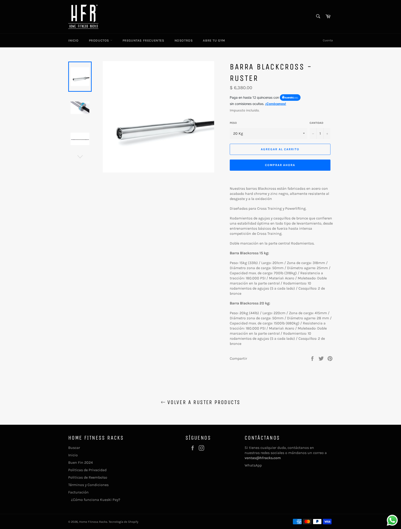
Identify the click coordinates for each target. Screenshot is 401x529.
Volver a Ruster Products (202, 402)
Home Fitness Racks (93, 521)
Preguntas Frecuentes (143, 40)
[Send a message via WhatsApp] (392, 520)
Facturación (78, 492)
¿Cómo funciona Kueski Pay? (94, 499)
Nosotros (184, 40)
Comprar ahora (280, 165)
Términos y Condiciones (88, 485)
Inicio (73, 40)
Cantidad (316, 122)
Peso (233, 122)
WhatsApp (253, 465)
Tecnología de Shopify (123, 521)
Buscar (74, 447)
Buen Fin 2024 (80, 462)
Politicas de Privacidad (87, 470)
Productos (99, 40)
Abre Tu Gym (214, 40)
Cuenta (328, 40)
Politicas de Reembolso (87, 477)
